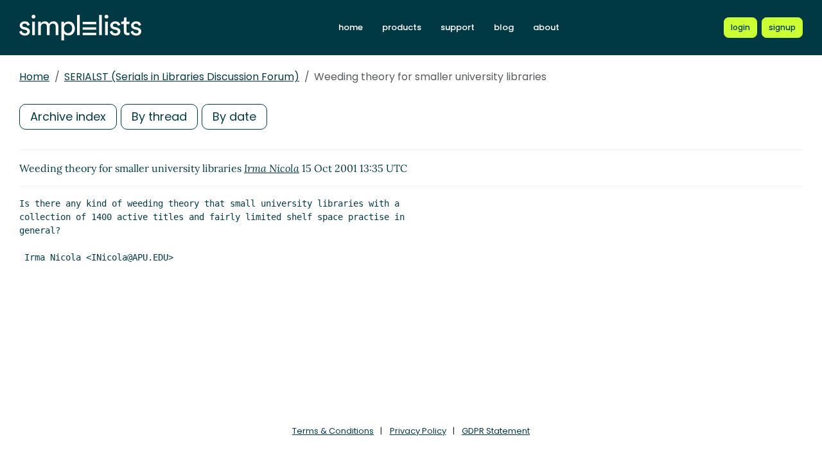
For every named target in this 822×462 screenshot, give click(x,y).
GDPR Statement (496, 431)
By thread (159, 116)
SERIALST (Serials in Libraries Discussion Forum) (181, 76)
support (458, 27)
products (401, 27)
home (350, 27)
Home (34, 76)
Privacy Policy (418, 431)
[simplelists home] (80, 28)
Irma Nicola (271, 168)
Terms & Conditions (333, 431)
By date (234, 116)
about (546, 27)
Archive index (68, 116)
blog (504, 27)
